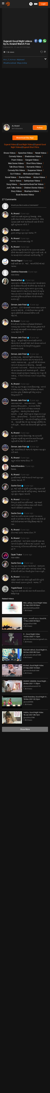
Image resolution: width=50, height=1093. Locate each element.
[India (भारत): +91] (15, 48)
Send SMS (29, 49)
